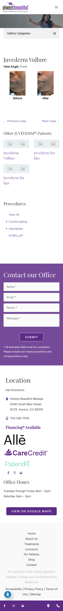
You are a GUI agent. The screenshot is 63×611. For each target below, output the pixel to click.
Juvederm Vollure (25, 59)
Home (32, 533)
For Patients (31, 554)
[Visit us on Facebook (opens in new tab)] (8, 473)
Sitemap (35, 594)
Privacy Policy (33, 589)
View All (14, 214)
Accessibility (13, 589)
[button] (31, 511)
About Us (31, 538)
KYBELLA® (16, 235)
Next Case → (50, 121)
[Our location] (48, 606)
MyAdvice (31, 582)
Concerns (31, 549)
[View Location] (8, 398)
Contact (31, 565)
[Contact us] (58, 606)
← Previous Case (15, 121)
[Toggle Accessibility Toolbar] (8, 594)
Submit (31, 337)
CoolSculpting (18, 221)
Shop (31, 559)
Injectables (16, 228)
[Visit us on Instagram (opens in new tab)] (15, 473)
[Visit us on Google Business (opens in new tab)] (21, 473)
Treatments (31, 544)
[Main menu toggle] (56, 7)
